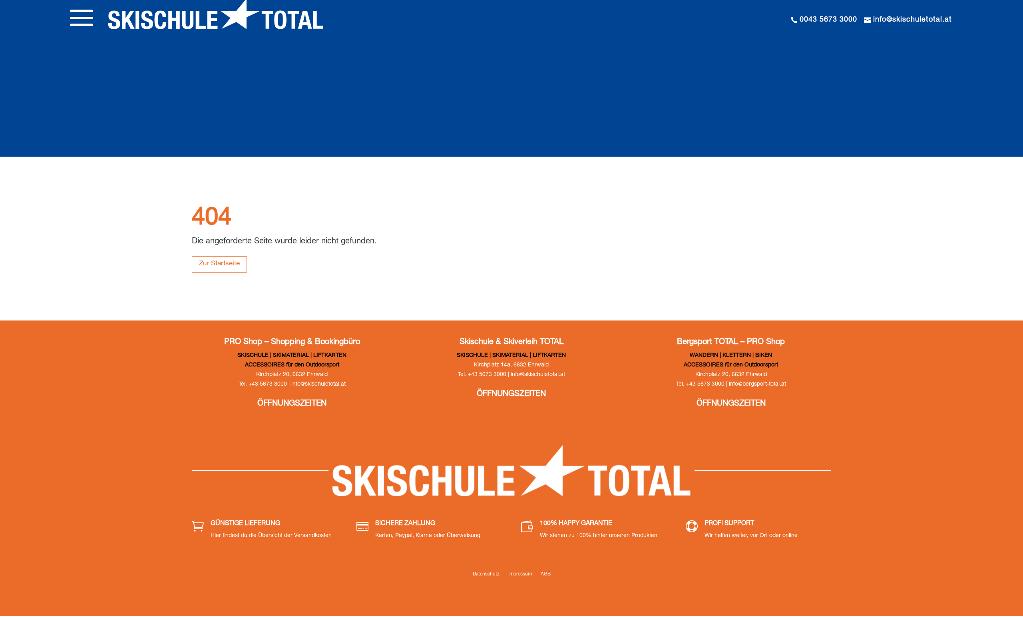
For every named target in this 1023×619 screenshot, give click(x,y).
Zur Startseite (219, 264)
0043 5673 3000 (828, 20)
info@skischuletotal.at (912, 20)
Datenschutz (486, 574)
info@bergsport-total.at (757, 384)
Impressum (520, 574)
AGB (546, 574)
